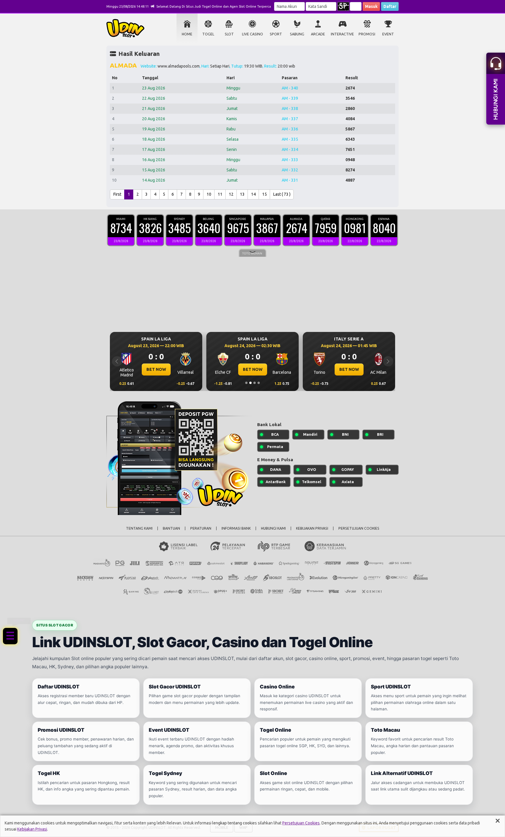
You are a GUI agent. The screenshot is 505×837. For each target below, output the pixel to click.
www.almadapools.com (179, 66)
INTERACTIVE (342, 34)
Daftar (389, 6)
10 (209, 194)
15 (264, 194)
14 (253, 194)
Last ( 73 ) (281, 194)
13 (242, 194)
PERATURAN (200, 528)
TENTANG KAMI (139, 528)
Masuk (371, 6)
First (117, 194)
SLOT (229, 34)
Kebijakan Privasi (32, 829)
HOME (187, 34)
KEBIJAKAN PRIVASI (312, 528)
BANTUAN (171, 528)
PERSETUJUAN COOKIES (358, 528)
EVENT (388, 34)
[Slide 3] (254, 383)
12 (231, 194)
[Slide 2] (250, 383)
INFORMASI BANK (236, 528)
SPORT (276, 34)
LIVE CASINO (252, 34)
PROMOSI (367, 34)
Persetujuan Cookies (301, 823)
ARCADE (318, 34)
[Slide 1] (246, 383)
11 (220, 194)
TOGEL (208, 34)
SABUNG (297, 34)
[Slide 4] (258, 383)
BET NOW (134, 369)
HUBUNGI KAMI (273, 528)
